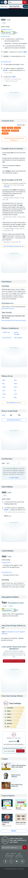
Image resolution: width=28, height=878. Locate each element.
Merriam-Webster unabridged (14, 661)
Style (3, 463)
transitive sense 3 (8, 308)
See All (13, 831)
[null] (18, 741)
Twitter (11, 861)
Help (7, 853)
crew (15, 394)
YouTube (16, 861)
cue (3, 397)
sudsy (3, 415)
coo (15, 390)
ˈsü (3, 23)
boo (3, 383)
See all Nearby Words (13, 420)
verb (8, 19)
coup (3, 394)
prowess (13, 741)
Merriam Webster (5, 840)
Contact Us (19, 855)
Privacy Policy (9, 857)
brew (15, 383)
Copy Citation (15, 477)
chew (4, 387)
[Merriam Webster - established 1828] (5, 2)
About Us (13, 853)
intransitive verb (6, 62)
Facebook (5, 861)
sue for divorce (6, 337)
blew (3, 380)
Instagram (22, 861)
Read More (6, 186)
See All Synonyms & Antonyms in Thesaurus (14, 139)
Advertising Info (9, 855)
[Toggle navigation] (2, 2)
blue (15, 380)
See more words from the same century (14, 320)
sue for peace (18, 337)
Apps (19, 853)
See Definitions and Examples (13, 744)
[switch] (8, 32)
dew (15, 397)
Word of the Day (14, 738)
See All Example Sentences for (13, 246)
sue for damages (17, 333)
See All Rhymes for (13, 402)
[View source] (7, 200)
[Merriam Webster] (14, 734)
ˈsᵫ (10, 606)
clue (3, 390)
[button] (15, 6)
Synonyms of (6, 29)
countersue (6, 332)
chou (15, 387)
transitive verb (5, 36)
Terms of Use (19, 857)
